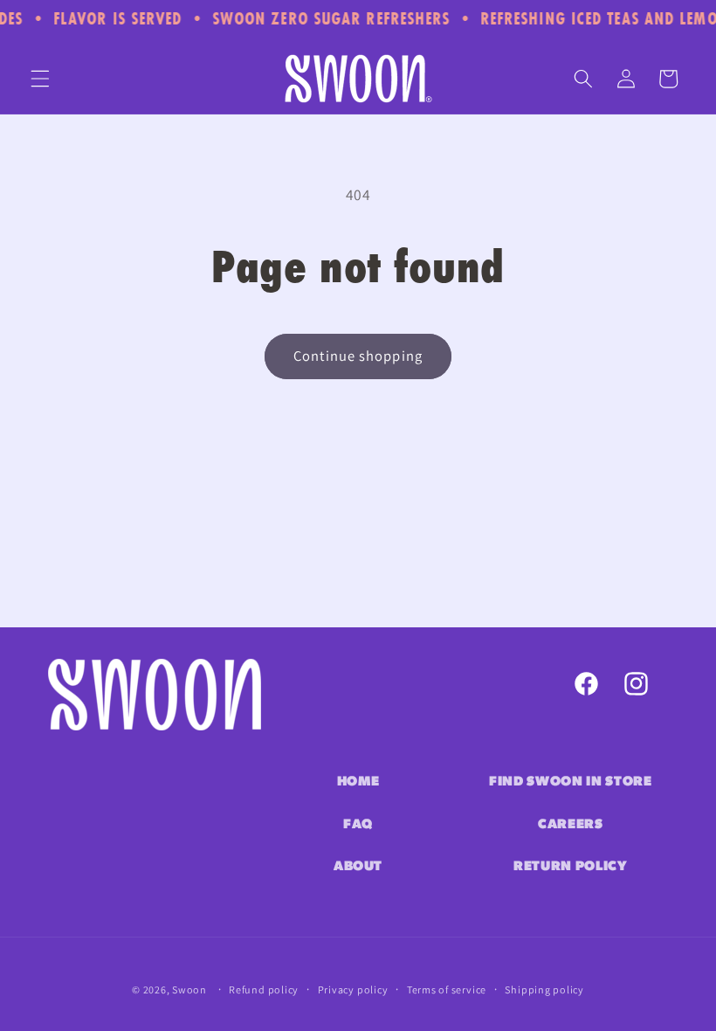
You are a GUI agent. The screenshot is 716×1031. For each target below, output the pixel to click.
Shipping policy (544, 989)
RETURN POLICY (570, 867)
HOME (358, 782)
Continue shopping (358, 355)
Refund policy (264, 989)
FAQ (358, 825)
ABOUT (358, 867)
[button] (40, 79)
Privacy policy (353, 989)
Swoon (189, 989)
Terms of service (446, 989)
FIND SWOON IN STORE (570, 782)
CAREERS (570, 825)
